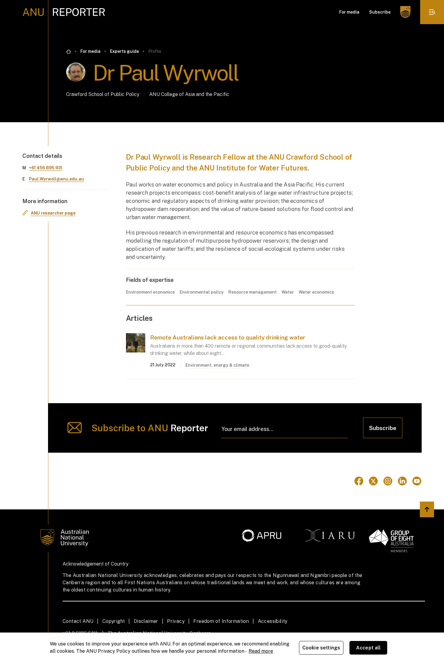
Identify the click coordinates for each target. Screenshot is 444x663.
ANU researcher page (53, 213)
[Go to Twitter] (373, 481)
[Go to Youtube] (417, 481)
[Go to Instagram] (388, 481)
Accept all (368, 648)
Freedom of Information (221, 621)
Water (288, 292)
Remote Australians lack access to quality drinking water (227, 337)
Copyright (113, 621)
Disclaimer (146, 621)
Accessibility (273, 621)
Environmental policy (202, 292)
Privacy (176, 621)
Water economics (316, 292)
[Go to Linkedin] (402, 481)
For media (349, 12)
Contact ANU (78, 621)
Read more (261, 651)
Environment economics (150, 292)
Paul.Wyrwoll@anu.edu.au (56, 179)
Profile (154, 51)
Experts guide (124, 51)
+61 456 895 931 (45, 167)
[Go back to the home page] (68, 51)
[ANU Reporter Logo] (63, 12)
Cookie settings (321, 648)
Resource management (252, 292)
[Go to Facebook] (359, 481)
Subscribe (380, 12)
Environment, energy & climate (217, 365)
